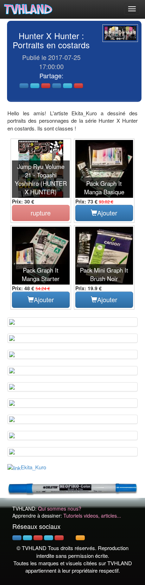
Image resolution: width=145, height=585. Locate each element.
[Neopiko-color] (72, 488)
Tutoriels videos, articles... (92, 515)
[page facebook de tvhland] (16, 537)
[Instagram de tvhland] (48, 537)
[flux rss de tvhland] (80, 537)
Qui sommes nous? (59, 508)
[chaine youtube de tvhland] (59, 537)
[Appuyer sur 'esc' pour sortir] (120, 33)
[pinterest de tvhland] (38, 537)
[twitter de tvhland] (27, 537)
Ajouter (107, 212)
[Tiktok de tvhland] (69, 537)
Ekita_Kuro (33, 467)
